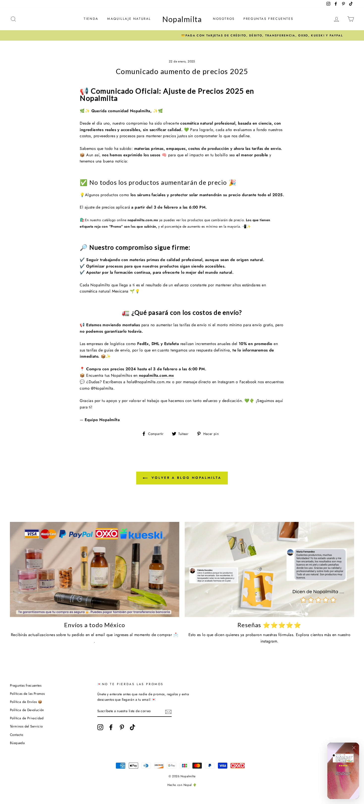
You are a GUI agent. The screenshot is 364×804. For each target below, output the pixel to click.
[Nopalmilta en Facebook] (111, 727)
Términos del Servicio (26, 726)
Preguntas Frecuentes (268, 18)
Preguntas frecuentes (25, 685)
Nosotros (224, 18)
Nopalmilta (182, 19)
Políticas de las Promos (27, 693)
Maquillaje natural (129, 18)
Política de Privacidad (27, 718)
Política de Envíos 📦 (26, 701)
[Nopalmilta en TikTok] (132, 727)
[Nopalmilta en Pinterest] (122, 727)
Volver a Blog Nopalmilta (185, 477)
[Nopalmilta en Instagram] (100, 727)
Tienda (91, 18)
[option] (182, 35)
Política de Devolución (27, 709)
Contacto (16, 734)
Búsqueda (17, 742)
